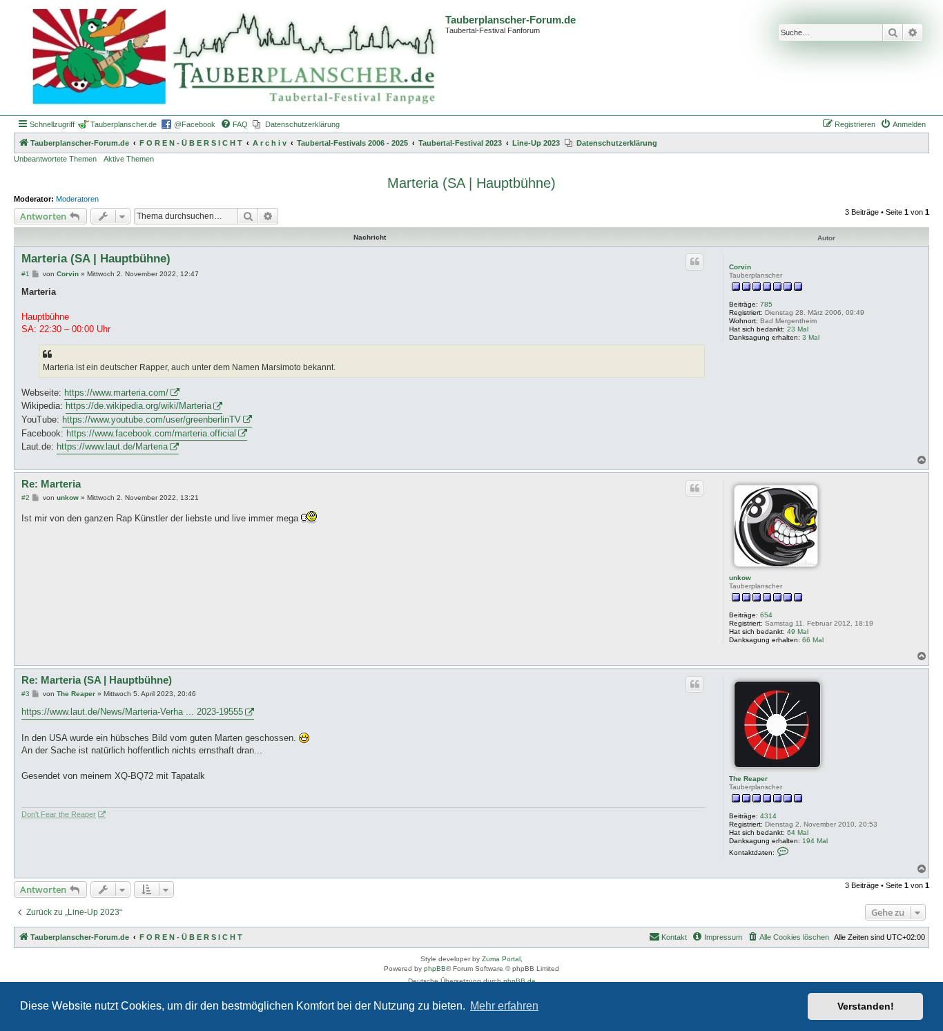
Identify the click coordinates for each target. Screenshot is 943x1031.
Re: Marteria (51, 484)
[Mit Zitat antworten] (694, 261)
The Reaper (748, 778)
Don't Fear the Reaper (58, 814)
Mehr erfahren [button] (504, 1006)
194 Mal (815, 841)
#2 (25, 497)
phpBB (435, 968)
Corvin (740, 267)
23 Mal (797, 329)
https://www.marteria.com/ (116, 392)
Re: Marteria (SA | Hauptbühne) (96, 680)
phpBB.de (519, 981)
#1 (25, 274)
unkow (740, 577)
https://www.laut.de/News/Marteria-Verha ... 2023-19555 (132, 711)
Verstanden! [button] (865, 1006)
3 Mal (810, 337)
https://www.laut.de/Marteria (112, 446)
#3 (25, 693)
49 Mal (797, 631)
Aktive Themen (129, 159)
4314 (768, 816)
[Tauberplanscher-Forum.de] (231, 57)
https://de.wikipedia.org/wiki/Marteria (138, 406)
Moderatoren (77, 199)
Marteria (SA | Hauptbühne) (471, 183)
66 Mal (813, 640)
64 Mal (797, 832)
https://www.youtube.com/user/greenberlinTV (151, 419)
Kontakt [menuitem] (674, 937)
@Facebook (194, 124)
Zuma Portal (501, 959)
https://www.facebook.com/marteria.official (151, 433)
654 (766, 615)
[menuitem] (234, 124)
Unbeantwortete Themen (55, 159)
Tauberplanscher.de (123, 124)
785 (766, 304)
